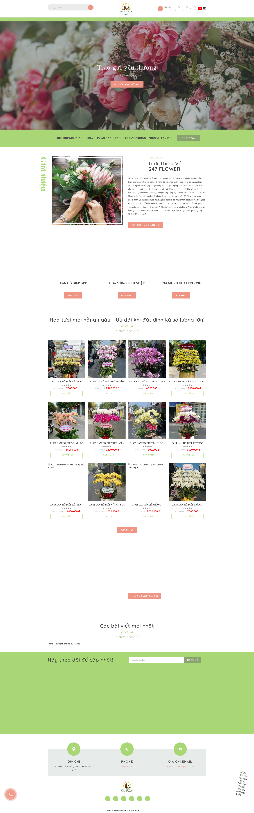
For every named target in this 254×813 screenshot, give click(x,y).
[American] (204, 8)
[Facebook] (107, 798)
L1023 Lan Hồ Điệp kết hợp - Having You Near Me (66, 505)
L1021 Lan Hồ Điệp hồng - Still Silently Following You (147, 505)
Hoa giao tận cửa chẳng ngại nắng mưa (127, 67)
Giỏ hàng (168, 7)
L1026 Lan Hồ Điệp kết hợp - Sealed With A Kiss (107, 443)
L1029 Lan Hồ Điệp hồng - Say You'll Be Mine (147, 381)
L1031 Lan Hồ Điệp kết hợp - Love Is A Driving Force (66, 381)
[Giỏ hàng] (160, 8)
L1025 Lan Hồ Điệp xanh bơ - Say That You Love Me (147, 443)
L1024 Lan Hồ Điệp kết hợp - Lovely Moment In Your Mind (187, 443)
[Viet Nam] (200, 8)
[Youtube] (131, 798)
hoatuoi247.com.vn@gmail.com (180, 766)
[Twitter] (123, 798)
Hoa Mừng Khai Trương (180, 283)
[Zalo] (115, 798)
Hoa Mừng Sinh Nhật (127, 283)
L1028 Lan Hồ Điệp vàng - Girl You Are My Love (187, 381)
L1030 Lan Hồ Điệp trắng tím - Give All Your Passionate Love (106, 381)
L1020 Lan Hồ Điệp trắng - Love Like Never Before (188, 505)
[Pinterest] (139, 798)
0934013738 (127, 766)
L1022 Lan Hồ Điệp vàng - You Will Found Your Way (107, 505)
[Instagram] (147, 798)
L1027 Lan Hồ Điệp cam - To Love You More (66, 443)
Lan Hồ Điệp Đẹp (73, 283)
